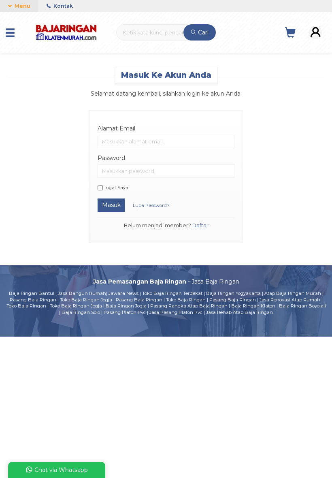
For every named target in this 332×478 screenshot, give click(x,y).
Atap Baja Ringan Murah (292, 293)
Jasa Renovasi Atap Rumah (290, 300)
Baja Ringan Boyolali (302, 306)
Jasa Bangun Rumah (82, 293)
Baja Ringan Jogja (126, 306)
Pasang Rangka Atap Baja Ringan (189, 306)
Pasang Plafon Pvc (125, 312)
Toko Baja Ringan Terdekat (172, 293)
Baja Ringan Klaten (253, 306)
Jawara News (123, 293)
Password (111, 158)
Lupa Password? (151, 205)
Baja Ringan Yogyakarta (233, 293)
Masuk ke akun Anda (166, 75)
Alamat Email (116, 128)
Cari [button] (202, 32)
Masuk (111, 205)
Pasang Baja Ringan (33, 300)
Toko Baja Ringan (186, 300)
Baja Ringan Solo (81, 312)
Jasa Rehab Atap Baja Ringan (239, 312)
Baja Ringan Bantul (31, 293)
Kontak (62, 6)
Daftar (200, 225)
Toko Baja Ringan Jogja (86, 300)
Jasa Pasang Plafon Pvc (175, 312)
